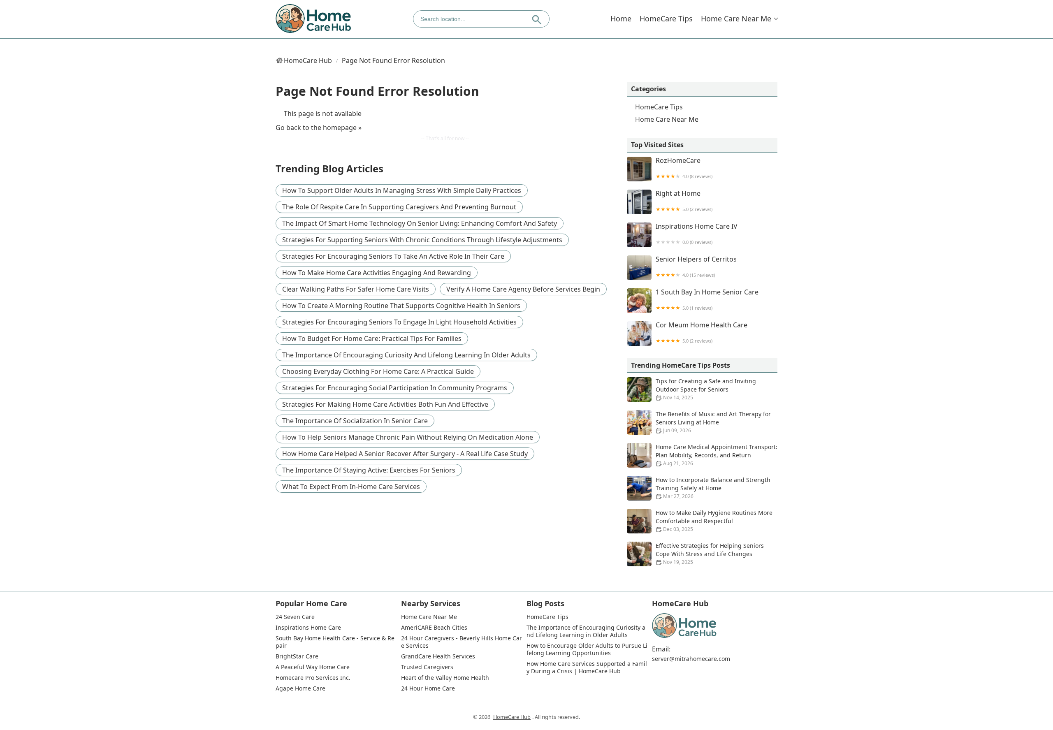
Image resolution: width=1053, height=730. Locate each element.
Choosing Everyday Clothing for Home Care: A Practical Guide (378, 371)
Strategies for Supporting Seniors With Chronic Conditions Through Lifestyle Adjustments (422, 239)
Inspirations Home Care (308, 627)
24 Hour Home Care (428, 688)
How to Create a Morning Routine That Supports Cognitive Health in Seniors (401, 305)
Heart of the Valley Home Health (445, 677)
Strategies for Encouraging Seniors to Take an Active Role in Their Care (393, 256)
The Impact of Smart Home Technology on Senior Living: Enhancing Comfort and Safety (419, 223)
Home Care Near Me (736, 18)
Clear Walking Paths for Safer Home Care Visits (355, 289)
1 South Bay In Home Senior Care (707, 299)
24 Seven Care (295, 617)
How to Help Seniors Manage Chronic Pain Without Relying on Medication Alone (407, 437)
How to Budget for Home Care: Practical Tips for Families (372, 338)
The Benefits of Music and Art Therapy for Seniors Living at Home (713, 422)
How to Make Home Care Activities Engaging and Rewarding (376, 272)
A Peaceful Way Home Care (313, 667)
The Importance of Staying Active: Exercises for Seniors (368, 470)
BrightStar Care (297, 656)
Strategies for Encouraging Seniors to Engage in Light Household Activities (399, 322)
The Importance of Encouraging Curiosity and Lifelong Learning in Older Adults (406, 354)
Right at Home (684, 201)
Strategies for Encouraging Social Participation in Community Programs (394, 387)
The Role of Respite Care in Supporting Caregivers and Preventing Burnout (399, 206)
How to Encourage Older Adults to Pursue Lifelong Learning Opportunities (586, 649)
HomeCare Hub (308, 60)
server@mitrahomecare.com (691, 659)
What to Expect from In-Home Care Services (351, 486)
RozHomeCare (684, 168)
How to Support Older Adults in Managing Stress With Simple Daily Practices (401, 190)
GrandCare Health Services (438, 656)
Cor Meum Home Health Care (701, 332)
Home (620, 18)
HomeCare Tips (666, 18)
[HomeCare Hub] (314, 18)
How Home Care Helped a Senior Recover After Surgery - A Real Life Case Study (405, 453)
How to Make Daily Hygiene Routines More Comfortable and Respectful (714, 521)
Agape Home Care (300, 688)
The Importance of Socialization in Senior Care (355, 420)
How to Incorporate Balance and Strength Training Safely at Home (713, 488)
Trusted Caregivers (427, 667)
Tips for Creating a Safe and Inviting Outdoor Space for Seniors (706, 389)
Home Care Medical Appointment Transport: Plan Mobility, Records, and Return (716, 455)
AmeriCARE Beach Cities (434, 627)
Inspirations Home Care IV (697, 233)
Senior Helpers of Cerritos (696, 266)
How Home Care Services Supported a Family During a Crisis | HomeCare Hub (586, 667)
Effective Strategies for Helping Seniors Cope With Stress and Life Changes (710, 553)
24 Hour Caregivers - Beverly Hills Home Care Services (461, 642)
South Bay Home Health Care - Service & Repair (335, 642)
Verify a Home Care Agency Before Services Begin (523, 289)
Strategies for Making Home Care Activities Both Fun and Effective (385, 404)
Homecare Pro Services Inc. (313, 677)
